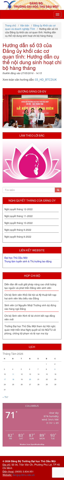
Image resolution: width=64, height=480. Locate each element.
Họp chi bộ (32, 276)
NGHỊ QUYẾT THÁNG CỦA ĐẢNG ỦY (32, 200)
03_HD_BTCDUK (46, 79)
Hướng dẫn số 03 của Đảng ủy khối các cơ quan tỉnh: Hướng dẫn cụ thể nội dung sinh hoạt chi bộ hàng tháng (32, 56)
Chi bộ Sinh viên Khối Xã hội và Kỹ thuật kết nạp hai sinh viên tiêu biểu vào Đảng (30, 296)
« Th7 (5, 397)
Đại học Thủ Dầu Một (15, 257)
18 (13, 379)
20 (30, 379)
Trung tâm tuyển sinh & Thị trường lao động (28, 261)
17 (5, 379)
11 (13, 374)
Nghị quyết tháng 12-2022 (18, 209)
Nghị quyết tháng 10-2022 (18, 223)
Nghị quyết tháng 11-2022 (18, 216)
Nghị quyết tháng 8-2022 (17, 236)
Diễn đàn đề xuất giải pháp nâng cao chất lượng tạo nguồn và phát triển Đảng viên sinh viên (30, 286)
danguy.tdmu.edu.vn (24, 475)
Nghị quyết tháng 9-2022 (17, 229)
